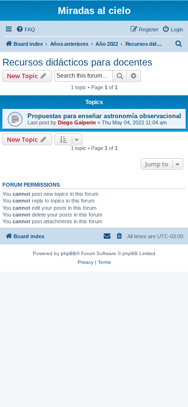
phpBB (68, 253)
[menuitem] (25, 29)
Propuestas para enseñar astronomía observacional (104, 116)
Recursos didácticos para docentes (77, 62)
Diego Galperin (77, 122)
